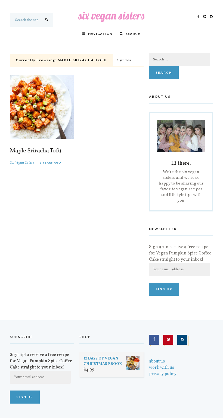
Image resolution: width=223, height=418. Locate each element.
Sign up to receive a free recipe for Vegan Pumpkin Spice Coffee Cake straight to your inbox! (180, 253)
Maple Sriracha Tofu (35, 151)
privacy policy (162, 374)
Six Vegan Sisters (22, 162)
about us (157, 361)
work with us (161, 368)
